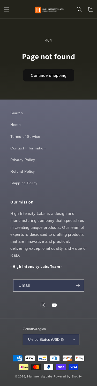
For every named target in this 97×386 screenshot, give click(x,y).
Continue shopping (48, 75)
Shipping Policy (24, 183)
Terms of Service (25, 136)
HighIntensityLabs (40, 376)
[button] (6, 9)
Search (16, 113)
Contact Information (28, 148)
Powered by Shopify (68, 376)
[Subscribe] (78, 285)
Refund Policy (22, 171)
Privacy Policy (22, 160)
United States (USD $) (46, 340)
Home (15, 125)
